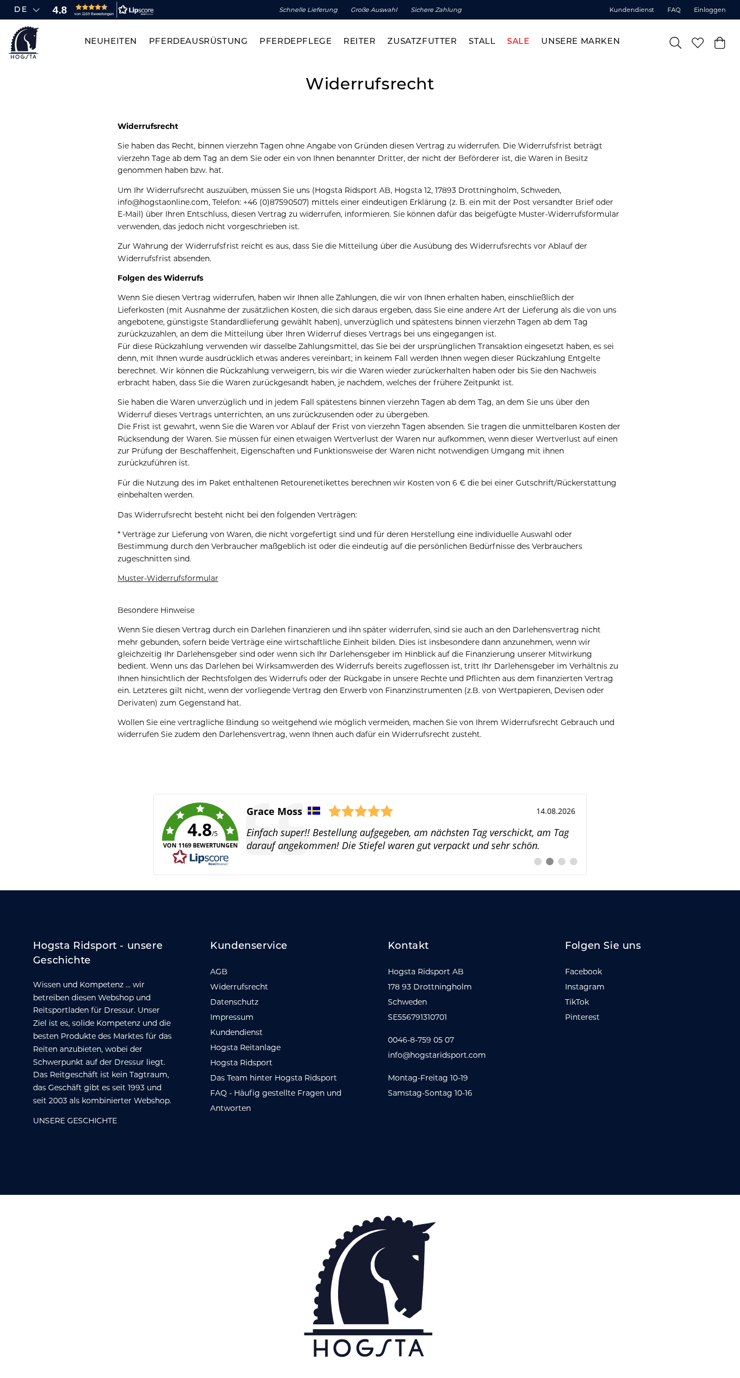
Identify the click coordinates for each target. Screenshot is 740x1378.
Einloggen (710, 10)
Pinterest (582, 1017)
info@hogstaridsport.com (437, 1055)
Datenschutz (234, 1002)
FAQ (673, 10)
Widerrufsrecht (239, 987)
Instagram (585, 987)
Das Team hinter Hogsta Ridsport (273, 1078)
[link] (370, 834)
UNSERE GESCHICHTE (75, 1120)
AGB (219, 971)
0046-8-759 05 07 (421, 1040)
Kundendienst (631, 10)
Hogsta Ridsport (241, 1063)
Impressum (232, 1017)
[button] (101, 10)
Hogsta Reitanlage (245, 1047)
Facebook (583, 971)
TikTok (577, 1002)
